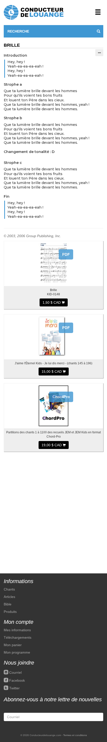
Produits (10, 612)
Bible (7, 604)
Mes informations (17, 630)
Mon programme (17, 652)
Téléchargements (17, 637)
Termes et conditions (75, 735)
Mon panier (13, 645)
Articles (9, 597)
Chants (9, 589)
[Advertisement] (53, 510)
